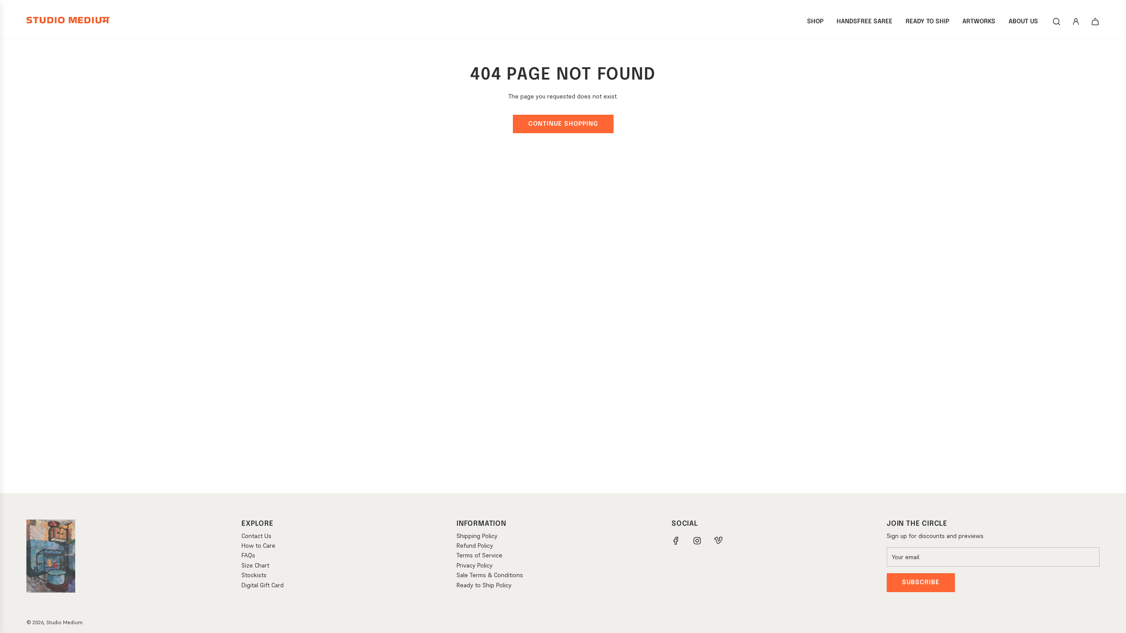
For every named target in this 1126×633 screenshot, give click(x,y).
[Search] (1056, 21)
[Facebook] (676, 540)
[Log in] (1076, 21)
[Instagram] (697, 540)
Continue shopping (563, 124)
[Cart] (1095, 21)
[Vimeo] (718, 540)
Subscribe (921, 582)
